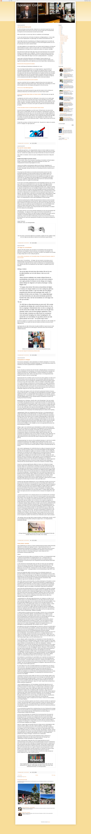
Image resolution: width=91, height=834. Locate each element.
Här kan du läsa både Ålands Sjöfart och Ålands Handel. (29, 94)
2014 (60, 60)
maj (61, 47)
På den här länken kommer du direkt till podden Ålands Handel (30, 107)
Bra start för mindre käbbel (24, 148)
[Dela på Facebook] (35, 143)
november (61, 42)
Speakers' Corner (29, 5)
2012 (60, 62)
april (61, 48)
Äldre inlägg (53, 775)
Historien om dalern (66, 107)
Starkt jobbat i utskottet (23, 543)
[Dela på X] (34, 143)
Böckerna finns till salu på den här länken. (26, 63)
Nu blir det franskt (66, 84)
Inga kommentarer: (26, 143)
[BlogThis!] (33, 143)
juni (61, 46)
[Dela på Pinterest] (36, 143)
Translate (65, 139)
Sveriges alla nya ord (67, 73)
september (62, 43)
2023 (60, 30)
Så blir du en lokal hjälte (67, 117)
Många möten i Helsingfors (26, 812)
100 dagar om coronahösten (24, 247)
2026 (60, 26)
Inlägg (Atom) (24, 776)
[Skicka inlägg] (30, 143)
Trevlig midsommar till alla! (22, 779)
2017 (60, 56)
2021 (60, 32)
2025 (60, 27)
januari (61, 52)
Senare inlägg (20, 775)
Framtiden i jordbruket (67, 90)
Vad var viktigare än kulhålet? (68, 79)
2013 (60, 61)
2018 (60, 55)
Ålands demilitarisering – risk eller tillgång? (28, 807)
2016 (60, 57)
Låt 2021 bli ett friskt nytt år (24, 27)
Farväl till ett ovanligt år (63, 113)
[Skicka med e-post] (32, 143)
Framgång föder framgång (67, 102)
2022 (60, 31)
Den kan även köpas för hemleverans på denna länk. (29, 350)
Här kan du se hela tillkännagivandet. (25, 87)
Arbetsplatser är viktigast (23, 359)
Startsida (36, 775)
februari (61, 51)
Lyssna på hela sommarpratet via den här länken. (27, 79)
